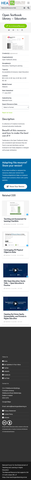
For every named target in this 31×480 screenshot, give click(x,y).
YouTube (6, 378)
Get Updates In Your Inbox (12, 364)
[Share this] (13, 30)
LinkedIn (6, 371)
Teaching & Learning (15, 66)
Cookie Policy (8, 414)
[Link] (4, 422)
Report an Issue (7, 112)
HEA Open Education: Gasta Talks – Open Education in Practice (14, 283)
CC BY (20, 288)
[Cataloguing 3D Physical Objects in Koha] (15, 239)
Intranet (6, 417)
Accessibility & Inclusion (10, 72)
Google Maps (6, 402)
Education (5, 66)
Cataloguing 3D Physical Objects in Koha (13, 251)
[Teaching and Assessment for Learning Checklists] (15, 208)
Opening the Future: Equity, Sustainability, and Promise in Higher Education (15, 316)
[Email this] (9, 30)
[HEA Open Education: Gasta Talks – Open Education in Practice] (15, 270)
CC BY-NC (21, 224)
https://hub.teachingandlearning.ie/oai (14, 477)
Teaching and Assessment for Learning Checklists (15, 220)
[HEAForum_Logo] (13, 2)
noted (16, 426)
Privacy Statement (10, 411)
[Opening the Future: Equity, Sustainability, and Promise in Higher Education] (15, 304)
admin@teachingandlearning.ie (16, 406)
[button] (28, 3)
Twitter (6, 368)
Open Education (24, 72)
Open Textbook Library (9, 59)
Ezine (5, 361)
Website (4, 87)
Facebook (7, 375)
